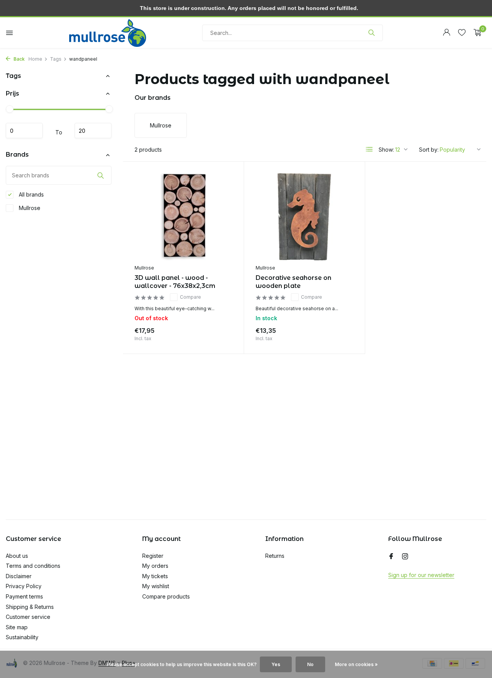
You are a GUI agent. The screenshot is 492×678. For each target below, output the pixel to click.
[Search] (371, 32)
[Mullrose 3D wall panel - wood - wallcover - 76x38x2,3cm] (183, 216)
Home (35, 59)
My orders (155, 565)
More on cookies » (356, 664)
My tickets (155, 576)
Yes (275, 664)
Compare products (166, 596)
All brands (30, 194)
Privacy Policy (24, 586)
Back (18, 59)
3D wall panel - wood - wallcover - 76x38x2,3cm (175, 281)
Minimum (24, 131)
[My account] (446, 32)
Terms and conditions (33, 565)
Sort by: (429, 149)
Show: (386, 149)
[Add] (339, 332)
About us (17, 555)
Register (152, 555)
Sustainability (22, 637)
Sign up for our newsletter (421, 575)
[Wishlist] (462, 32)
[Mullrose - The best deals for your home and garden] (107, 32)
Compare (190, 297)
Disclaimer (19, 576)
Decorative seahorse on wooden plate (293, 281)
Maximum (93, 131)
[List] (369, 149)
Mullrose (28, 208)
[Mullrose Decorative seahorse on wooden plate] (304, 216)
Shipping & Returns (30, 607)
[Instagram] (405, 556)
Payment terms (24, 596)
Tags (56, 59)
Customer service (28, 617)
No (310, 664)
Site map (17, 627)
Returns (274, 555)
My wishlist (155, 586)
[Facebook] (391, 556)
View (219, 332)
